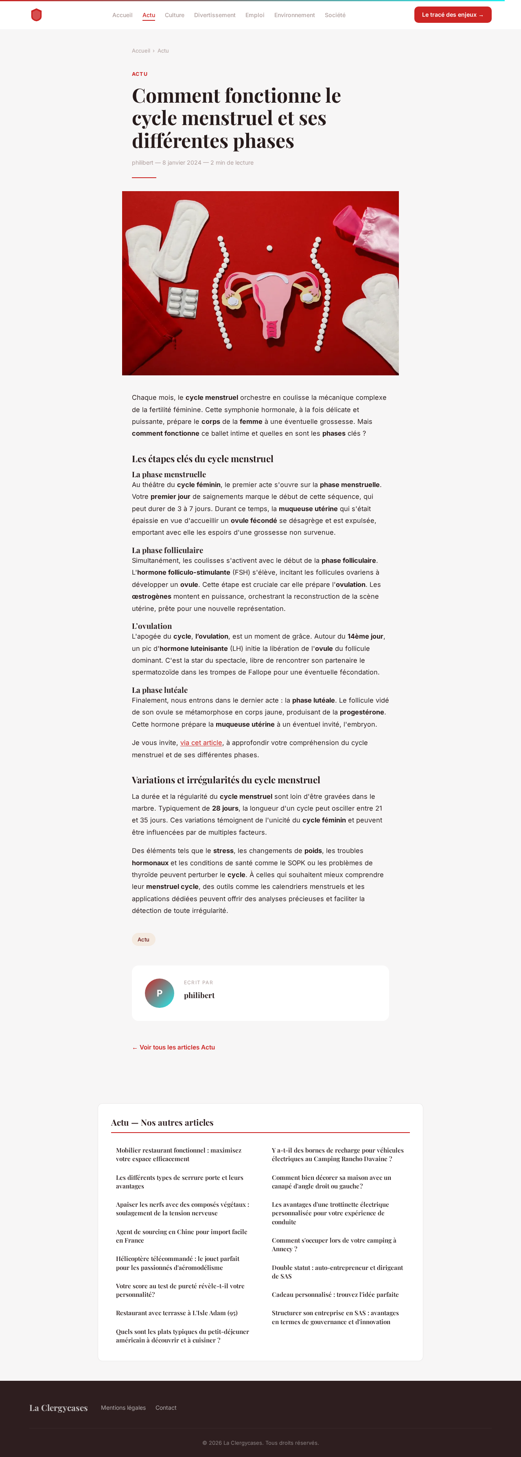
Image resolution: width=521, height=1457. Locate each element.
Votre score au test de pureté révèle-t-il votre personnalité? (180, 1290)
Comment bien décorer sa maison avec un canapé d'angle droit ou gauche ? (331, 1181)
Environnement (294, 14)
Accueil (122, 14)
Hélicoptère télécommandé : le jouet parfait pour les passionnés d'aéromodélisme (177, 1262)
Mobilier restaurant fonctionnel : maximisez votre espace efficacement (178, 1154)
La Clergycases (58, 1407)
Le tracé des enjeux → (453, 14)
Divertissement (215, 14)
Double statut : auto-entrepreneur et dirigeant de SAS (337, 1271)
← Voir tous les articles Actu (173, 1047)
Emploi (255, 14)
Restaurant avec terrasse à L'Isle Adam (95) (177, 1313)
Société (335, 14)
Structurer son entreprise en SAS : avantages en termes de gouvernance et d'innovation (335, 1317)
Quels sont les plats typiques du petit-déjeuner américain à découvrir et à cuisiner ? (182, 1335)
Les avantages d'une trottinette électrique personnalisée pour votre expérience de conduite (330, 1213)
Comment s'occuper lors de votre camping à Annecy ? (334, 1244)
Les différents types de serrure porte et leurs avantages (179, 1181)
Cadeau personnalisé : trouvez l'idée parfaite (335, 1294)
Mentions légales (123, 1407)
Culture (174, 14)
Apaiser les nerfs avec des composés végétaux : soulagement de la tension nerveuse (182, 1208)
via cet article (201, 742)
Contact (166, 1407)
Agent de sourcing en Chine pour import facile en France (181, 1236)
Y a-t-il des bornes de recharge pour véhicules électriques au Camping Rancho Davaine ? (338, 1154)
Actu (148, 14)
